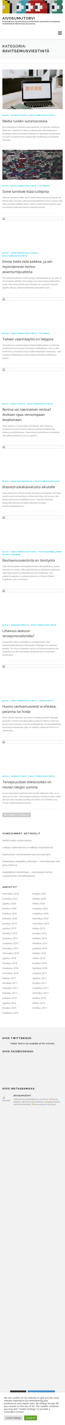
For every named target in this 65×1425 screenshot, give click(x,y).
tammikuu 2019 (10, 948)
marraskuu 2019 (40, 923)
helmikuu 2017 (9, 993)
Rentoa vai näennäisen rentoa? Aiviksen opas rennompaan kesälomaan (26, 414)
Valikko (60, 33)
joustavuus (18, 404)
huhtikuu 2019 (39, 938)
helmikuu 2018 (39, 968)
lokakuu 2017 (9, 978)
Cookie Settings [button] (13, 1417)
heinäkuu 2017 (9, 983)
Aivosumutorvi (18, 18)
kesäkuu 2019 (39, 933)
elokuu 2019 (38, 928)
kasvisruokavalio (21, 481)
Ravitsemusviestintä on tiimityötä (28, 560)
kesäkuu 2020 (9, 908)
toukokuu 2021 (10, 898)
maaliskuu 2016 (10, 1012)
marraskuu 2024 (10, 893)
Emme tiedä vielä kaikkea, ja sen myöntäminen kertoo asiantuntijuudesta (27, 266)
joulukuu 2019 (9, 923)
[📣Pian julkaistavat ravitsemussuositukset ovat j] (32, 1266)
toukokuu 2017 (10, 988)
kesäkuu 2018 (39, 963)
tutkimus (44, 185)
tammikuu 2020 (40, 918)
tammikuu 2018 (10, 973)
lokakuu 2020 (39, 898)
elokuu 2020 (38, 903)
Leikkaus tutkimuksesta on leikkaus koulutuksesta (27, 847)
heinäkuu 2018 (9, 963)
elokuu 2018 (38, 958)
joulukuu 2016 (9, 998)
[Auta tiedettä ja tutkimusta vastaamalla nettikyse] (32, 1336)
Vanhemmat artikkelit (16, 815)
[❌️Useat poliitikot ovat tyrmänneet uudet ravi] (32, 1161)
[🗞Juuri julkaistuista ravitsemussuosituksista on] (32, 1196)
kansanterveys (20, 625)
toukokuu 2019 (10, 938)
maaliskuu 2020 (40, 913)
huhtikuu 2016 (39, 1007)
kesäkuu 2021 (39, 893)
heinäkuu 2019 (9, 933)
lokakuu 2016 (39, 998)
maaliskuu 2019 (10, 943)
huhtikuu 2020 (9, 913)
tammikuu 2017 (40, 993)
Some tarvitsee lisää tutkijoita (25, 191)
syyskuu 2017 (39, 978)
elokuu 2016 (38, 1002)
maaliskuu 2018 (10, 968)
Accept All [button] (30, 1417)
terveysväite (46, 700)
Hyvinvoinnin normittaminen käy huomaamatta (26, 854)
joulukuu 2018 (39, 948)
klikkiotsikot (19, 115)
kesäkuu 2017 (39, 983)
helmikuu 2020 (9, 918)
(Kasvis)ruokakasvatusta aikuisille (28, 486)
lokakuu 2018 (39, 953)
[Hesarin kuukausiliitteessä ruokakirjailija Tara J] (32, 1301)
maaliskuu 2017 (40, 988)
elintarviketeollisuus (24, 253)
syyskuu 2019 (9, 928)
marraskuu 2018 (10, 953)
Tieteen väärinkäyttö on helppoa (27, 339)
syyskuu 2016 (9, 1002)
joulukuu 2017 (39, 973)
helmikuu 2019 (39, 943)
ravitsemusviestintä (42, 115)
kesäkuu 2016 (9, 1007)
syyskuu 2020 (9, 903)
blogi (5, 115)
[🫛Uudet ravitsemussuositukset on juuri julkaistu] (32, 1231)
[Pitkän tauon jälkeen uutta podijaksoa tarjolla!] (32, 1126)
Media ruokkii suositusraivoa (24, 121)
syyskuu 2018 (9, 958)
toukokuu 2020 (40, 908)
